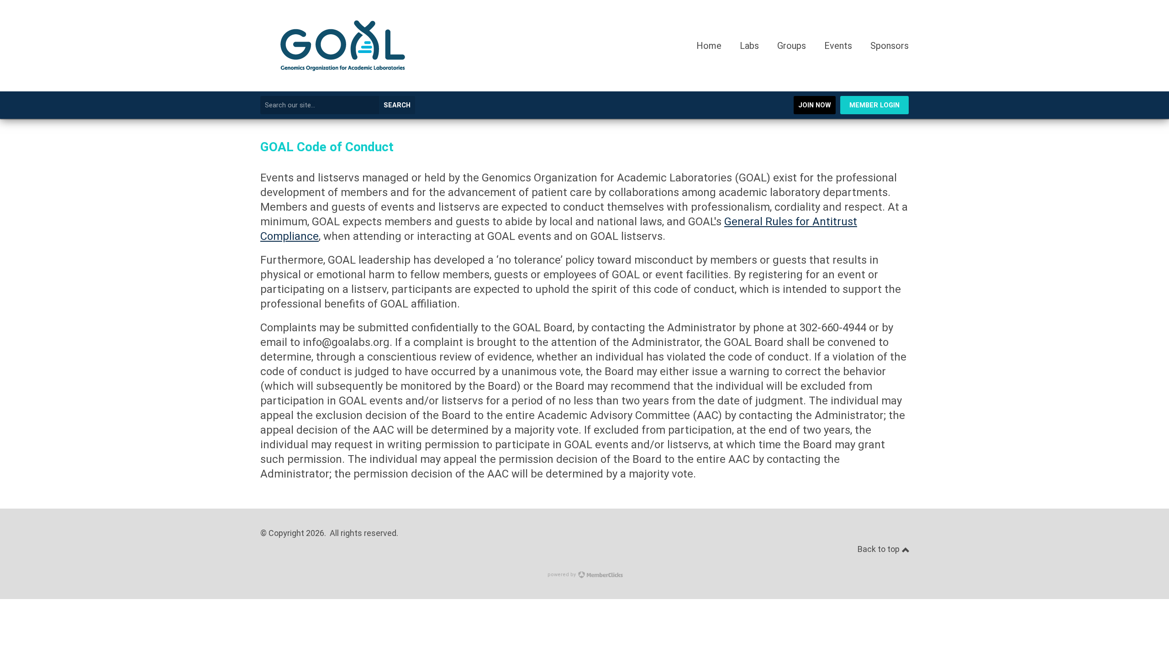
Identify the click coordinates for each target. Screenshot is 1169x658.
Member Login (874, 105)
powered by (562, 575)
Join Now (814, 105)
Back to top (879, 549)
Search (397, 105)
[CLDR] (342, 87)
